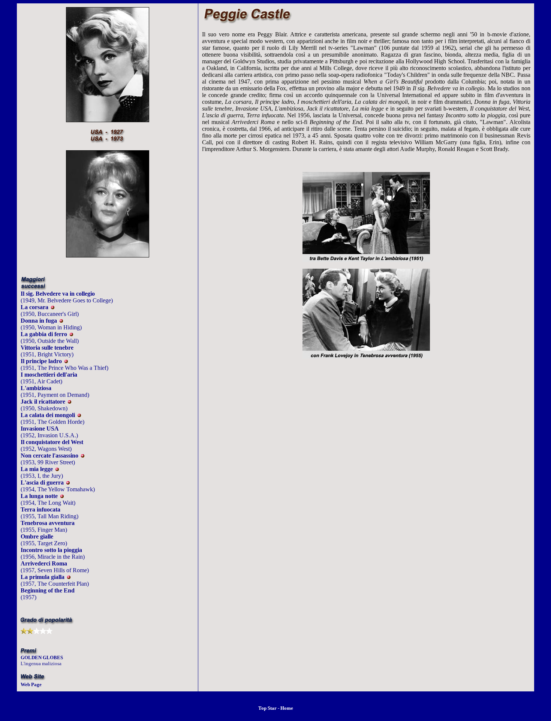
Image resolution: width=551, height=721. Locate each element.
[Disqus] (366, 486)
